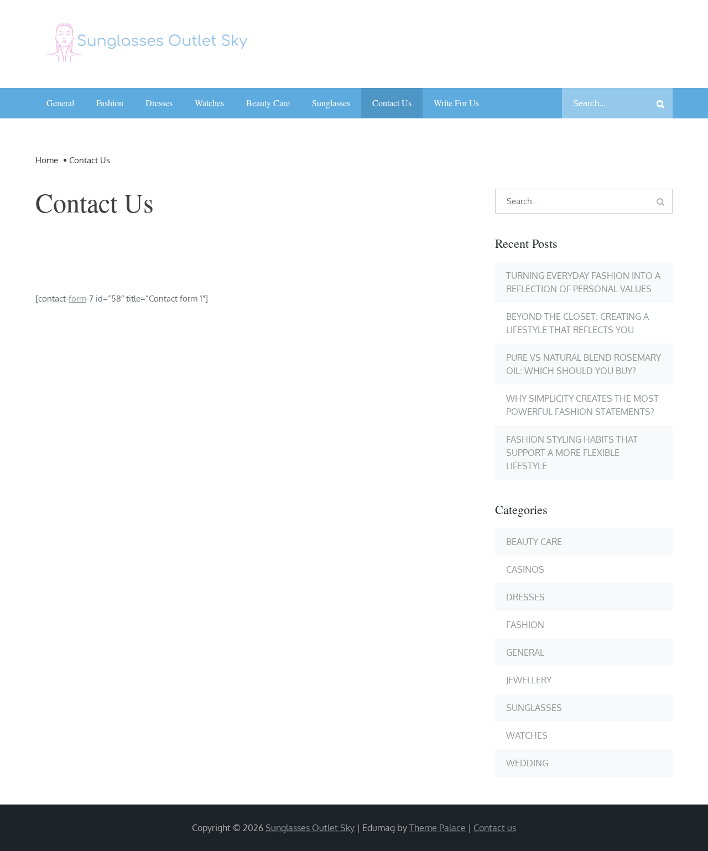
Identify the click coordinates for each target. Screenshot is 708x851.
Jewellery (528, 680)
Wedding (527, 763)
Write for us (456, 102)
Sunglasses (331, 102)
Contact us (392, 102)
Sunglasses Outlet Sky (310, 827)
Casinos (525, 569)
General (60, 102)
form (77, 298)
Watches (209, 102)
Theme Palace (437, 827)
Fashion (109, 102)
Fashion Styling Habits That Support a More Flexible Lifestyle (572, 452)
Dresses (159, 102)
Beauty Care (268, 102)
